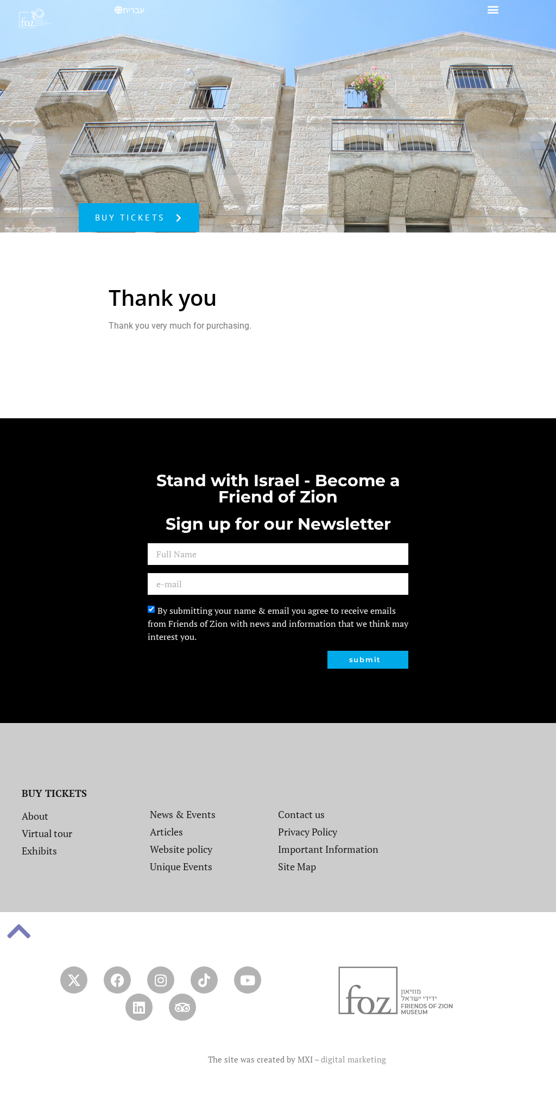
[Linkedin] (139, 1007)
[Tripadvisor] (182, 1007)
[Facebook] (117, 980)
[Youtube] (247, 980)
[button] (493, 9)
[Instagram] (160, 980)
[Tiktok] (204, 980)
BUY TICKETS (54, 793)
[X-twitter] (73, 980)
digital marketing (353, 1059)
